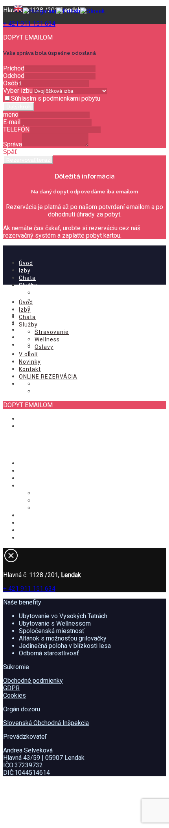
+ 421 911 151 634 (29, 23)
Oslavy (44, 308)
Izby (25, 270)
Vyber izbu (18, 90)
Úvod (26, 263)
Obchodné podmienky (33, 680)
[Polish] (68, 11)
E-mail (11, 122)
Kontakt (30, 369)
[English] (18, 11)
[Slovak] (92, 11)
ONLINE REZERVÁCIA (48, 376)
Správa (12, 144)
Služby (28, 285)
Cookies (14, 695)
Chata (27, 278)
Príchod (13, 68)
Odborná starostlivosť (49, 653)
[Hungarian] (39, 11)
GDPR (11, 688)
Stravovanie (52, 293)
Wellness (47, 300)
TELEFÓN (16, 129)
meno (10, 114)
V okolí (28, 354)
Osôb (10, 83)
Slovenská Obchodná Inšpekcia (46, 723)
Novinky (30, 362)
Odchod (13, 75)
